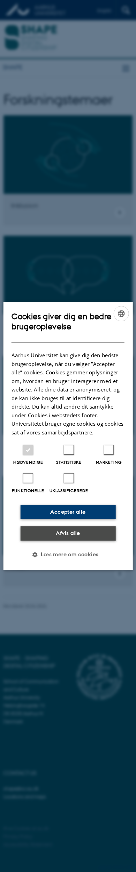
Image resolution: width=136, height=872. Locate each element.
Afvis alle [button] (68, 533)
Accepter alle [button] (67, 511)
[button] (67, 554)
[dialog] (68, 436)
